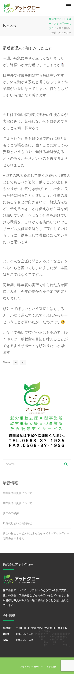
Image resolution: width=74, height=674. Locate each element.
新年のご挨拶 (11, 513)
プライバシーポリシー (31, 666)
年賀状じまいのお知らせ (17, 523)
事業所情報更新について (17, 493)
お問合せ (51, 666)
